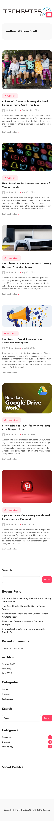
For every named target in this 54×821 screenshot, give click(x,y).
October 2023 (8, 664)
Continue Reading (10, 132)
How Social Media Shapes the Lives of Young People (26, 185)
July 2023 (6, 668)
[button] (49, 14)
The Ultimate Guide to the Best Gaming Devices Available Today (26, 265)
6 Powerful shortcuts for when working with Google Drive (26, 428)
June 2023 (7, 673)
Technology (12, 258)
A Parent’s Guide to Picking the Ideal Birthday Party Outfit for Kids (25, 103)
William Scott (13, 110)
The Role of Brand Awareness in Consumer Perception (22, 341)
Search (7, 570)
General (11, 95)
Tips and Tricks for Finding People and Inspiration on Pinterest (26, 517)
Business (11, 333)
